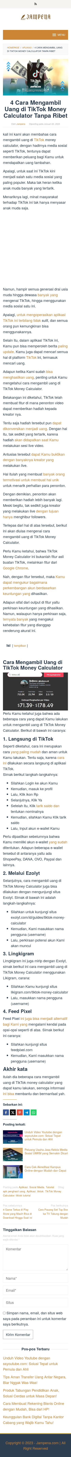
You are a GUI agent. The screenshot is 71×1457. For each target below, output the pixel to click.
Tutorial (50, 1187)
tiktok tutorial (23, 1195)
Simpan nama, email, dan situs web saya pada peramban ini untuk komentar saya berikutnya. (34, 1318)
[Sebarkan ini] (6, 1112)
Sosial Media (36, 1187)
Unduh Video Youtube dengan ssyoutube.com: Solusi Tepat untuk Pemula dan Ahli (43, 1135)
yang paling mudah (26, 751)
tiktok (40, 1191)
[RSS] (36, 4)
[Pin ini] (20, 1112)
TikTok (39, 139)
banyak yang (48, 294)
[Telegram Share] (27, 1112)
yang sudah (58, 841)
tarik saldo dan (47, 805)
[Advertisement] (35, 249)
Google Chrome (15, 567)
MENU (61, 35)
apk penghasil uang (14, 1191)
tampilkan (20, 645)
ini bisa (8, 1093)
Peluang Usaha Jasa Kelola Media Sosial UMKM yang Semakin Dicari (46, 1151)
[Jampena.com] (35, 16)
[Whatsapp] (33, 1112)
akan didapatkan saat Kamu (37, 439)
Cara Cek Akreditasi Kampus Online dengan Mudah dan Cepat (45, 1168)
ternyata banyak (15, 619)
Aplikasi (23, 1187)
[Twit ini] (13, 1112)
